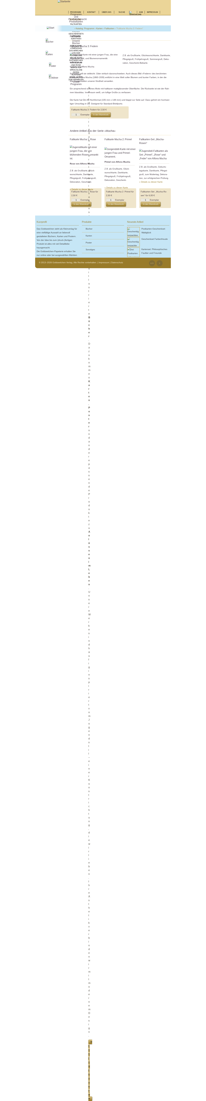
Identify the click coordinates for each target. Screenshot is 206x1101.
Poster (76, 31)
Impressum (104, 262)
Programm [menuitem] (76, 12)
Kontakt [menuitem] (91, 12)
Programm (89, 28)
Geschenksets (76, 34)
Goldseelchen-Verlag (72, 28)
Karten (99, 28)
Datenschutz (117, 262)
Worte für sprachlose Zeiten (76, 69)
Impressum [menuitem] (152, 12)
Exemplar (85, 114)
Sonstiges (76, 39)
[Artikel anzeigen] (85, 152)
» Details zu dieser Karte (81, 189)
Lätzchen (76, 36)
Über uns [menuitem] (106, 12)
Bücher (89, 229)
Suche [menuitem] (122, 12)
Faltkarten (76, 24)
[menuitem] (135, 14)
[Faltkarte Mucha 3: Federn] (94, 58)
